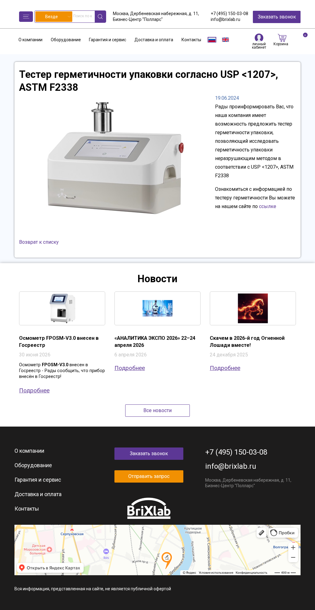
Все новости (157, 410)
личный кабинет (259, 45)
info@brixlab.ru (225, 19)
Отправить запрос (148, 476)
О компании (30, 39)
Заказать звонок (277, 17)
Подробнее (34, 390)
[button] (26, 16)
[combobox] (53, 16)
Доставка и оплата (153, 39)
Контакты (191, 39)
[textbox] (54, 17)
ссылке (267, 206)
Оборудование (66, 39)
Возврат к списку (39, 242)
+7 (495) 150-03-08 (229, 13)
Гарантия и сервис (107, 39)
